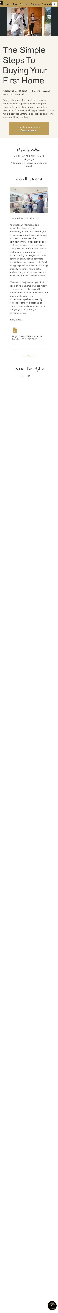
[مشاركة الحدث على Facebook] (36, 376)
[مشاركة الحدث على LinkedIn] (22, 376)
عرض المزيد (29, 355)
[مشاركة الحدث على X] (29, 376)
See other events (29, 130)
